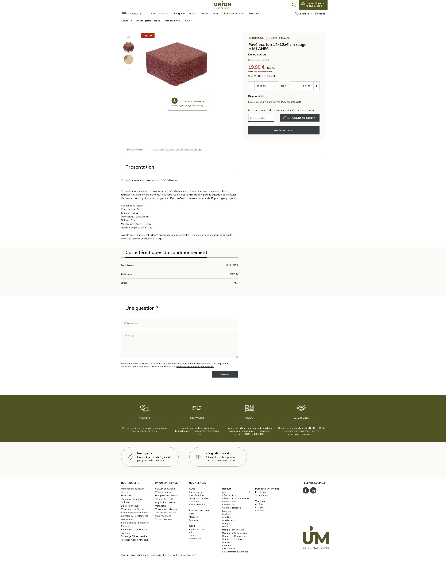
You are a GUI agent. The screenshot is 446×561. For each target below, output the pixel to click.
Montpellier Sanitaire (232, 539)
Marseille (193, 516)
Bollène (259, 504)
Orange (259, 507)
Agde (225, 492)
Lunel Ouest (228, 520)
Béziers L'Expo (229, 495)
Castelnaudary (196, 495)
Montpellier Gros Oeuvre (234, 533)
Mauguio (226, 523)
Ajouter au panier (284, 130)
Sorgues (259, 510)
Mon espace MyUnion (166, 509)
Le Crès (226, 514)
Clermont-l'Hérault (231, 507)
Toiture (124, 492)
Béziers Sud (228, 504)
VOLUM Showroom (165, 488)
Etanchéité (126, 495)
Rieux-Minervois (197, 504)
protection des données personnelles (195, 366)
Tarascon (193, 520)
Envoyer (224, 374)
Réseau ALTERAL (164, 499)
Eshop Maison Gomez (166, 495)
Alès (191, 532)
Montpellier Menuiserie (233, 536)
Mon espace (256, 13)
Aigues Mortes (196, 529)
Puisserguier (228, 548)
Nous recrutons (163, 515)
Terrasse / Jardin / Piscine (134, 539)
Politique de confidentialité (179, 555)
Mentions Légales (158, 555)
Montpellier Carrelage (233, 529)
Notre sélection (160, 13)
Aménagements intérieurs (135, 512)
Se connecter (304, 13)
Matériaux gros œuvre (133, 488)
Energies (125, 533)
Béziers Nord (229, 501)
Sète (251, 492)
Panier (321, 13)
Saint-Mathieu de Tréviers (235, 551)
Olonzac (226, 542)
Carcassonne (196, 492)
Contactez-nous (210, 13)
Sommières (195, 538)
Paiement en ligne (234, 13)
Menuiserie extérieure (132, 509)
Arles (191, 513)
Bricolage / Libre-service (134, 536)
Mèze (225, 526)
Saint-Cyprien (262, 495)
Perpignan (260, 492)
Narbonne (194, 501)
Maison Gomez (163, 492)
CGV (194, 555)
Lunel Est (226, 517)
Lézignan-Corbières (199, 498)
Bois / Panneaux (130, 505)
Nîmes (192, 535)
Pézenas (226, 545)
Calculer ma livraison (303, 117)
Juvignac (226, 511)
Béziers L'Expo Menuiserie (235, 498)
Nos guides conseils (184, 13)
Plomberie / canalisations (134, 529)
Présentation (135, 149)
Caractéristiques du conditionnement (177, 149)
